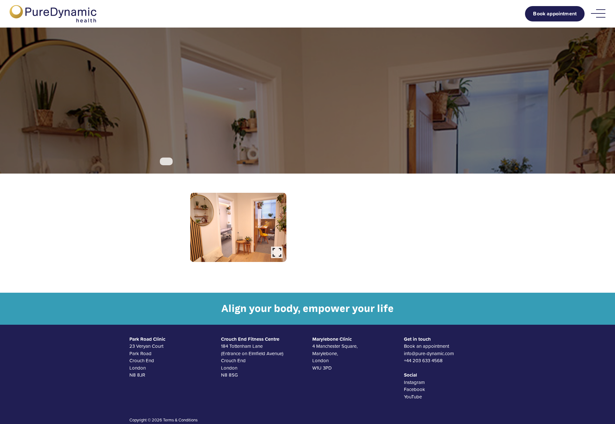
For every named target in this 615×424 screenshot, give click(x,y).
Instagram (414, 382)
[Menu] (598, 14)
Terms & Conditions (180, 420)
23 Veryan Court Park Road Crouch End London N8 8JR (147, 357)
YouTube (413, 396)
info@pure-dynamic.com (429, 353)
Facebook (414, 389)
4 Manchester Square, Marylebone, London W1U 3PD (334, 353)
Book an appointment (426, 346)
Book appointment (555, 13)
